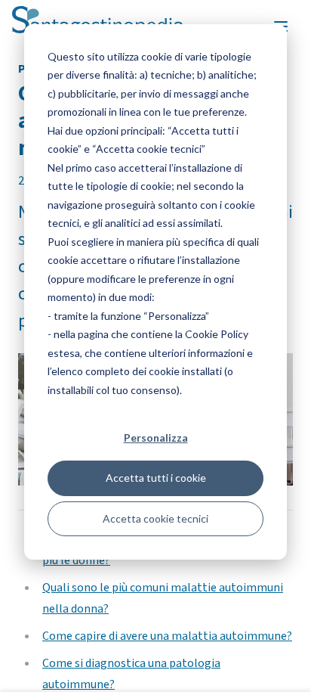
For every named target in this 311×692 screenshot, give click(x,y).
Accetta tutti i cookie (156, 477)
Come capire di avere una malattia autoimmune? (167, 636)
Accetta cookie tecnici (155, 518)
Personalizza (156, 437)
